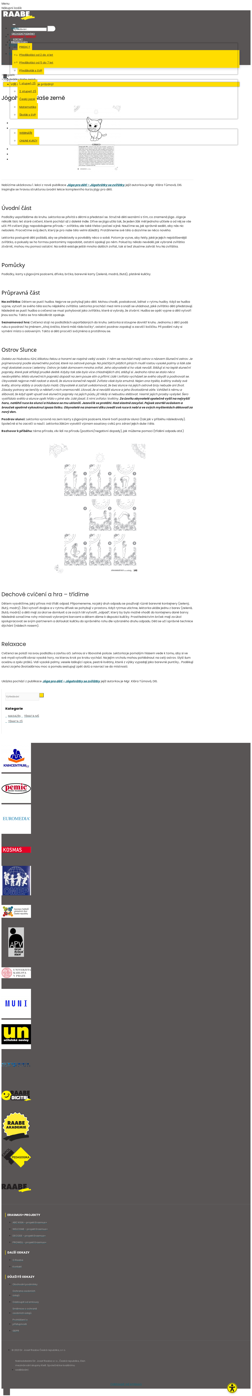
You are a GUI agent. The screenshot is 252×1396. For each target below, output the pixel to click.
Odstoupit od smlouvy (126, 1384)
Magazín (9, 75)
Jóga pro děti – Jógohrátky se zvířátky (95, 185)
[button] (232, 1388)
